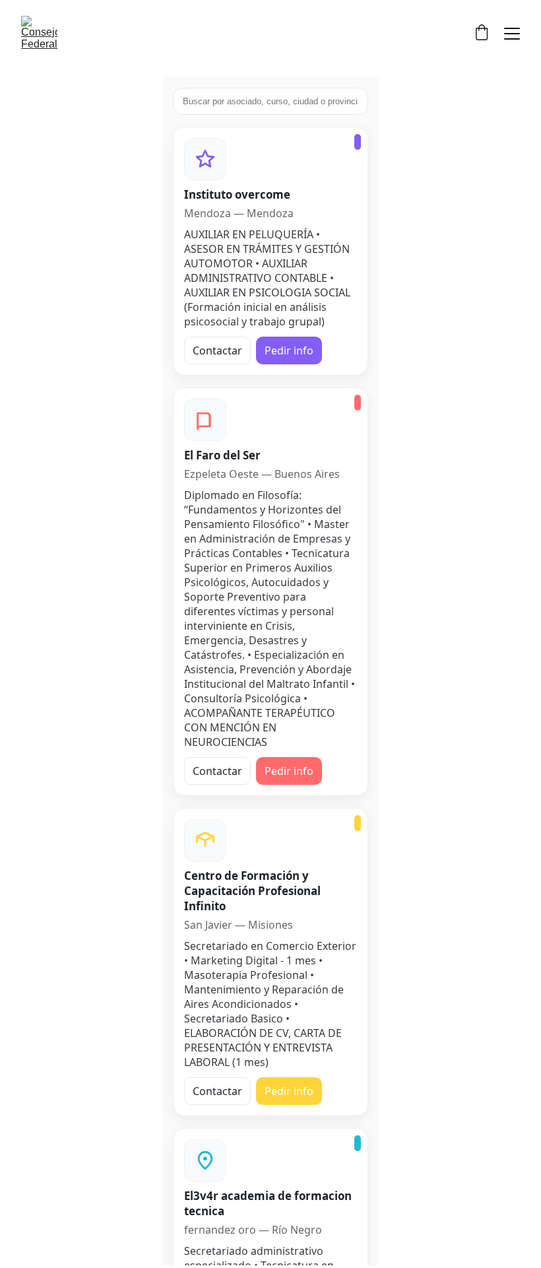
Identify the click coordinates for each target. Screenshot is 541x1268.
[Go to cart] (481, 34)
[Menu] (512, 34)
